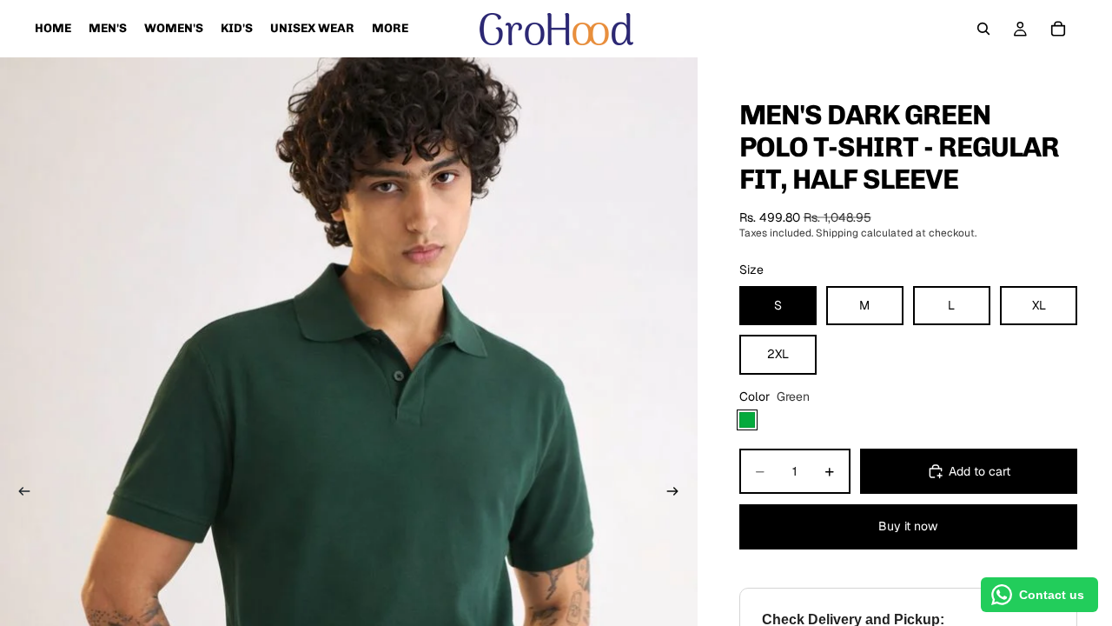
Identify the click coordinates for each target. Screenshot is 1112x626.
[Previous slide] (19, 494)
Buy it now (907, 526)
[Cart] (1058, 29)
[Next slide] (678, 494)
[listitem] (390, 29)
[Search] (983, 29)
